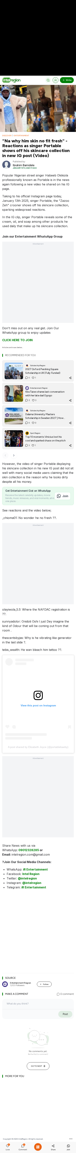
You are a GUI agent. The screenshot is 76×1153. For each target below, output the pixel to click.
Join (65, 496)
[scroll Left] (5, 455)
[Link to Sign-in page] (55, 80)
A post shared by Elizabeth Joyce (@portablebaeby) (38, 746)
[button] (7, 1147)
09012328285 (28, 850)
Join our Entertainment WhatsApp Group (32, 236)
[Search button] (48, 80)
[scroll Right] (14, 455)
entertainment (21, 135)
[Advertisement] (38, 38)
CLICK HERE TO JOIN (17, 340)
